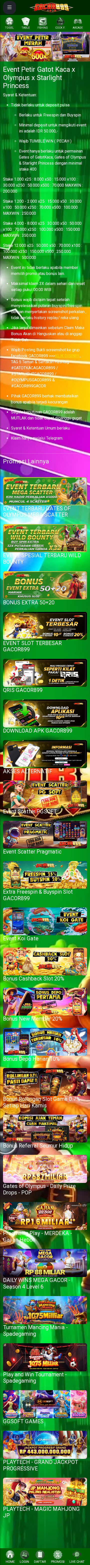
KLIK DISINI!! (67, 355)
